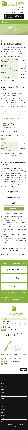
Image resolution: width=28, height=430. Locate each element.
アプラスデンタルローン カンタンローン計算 (12, 135)
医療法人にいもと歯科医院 (15, 424)
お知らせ (3, 421)
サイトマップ (3, 372)
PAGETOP (23, 369)
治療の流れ (3, 392)
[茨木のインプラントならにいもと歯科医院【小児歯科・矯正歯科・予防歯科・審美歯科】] (14, 4)
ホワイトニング (4, 412)
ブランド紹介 (3, 389)
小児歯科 (3, 418)
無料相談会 (3, 398)
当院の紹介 (3, 380)
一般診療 (3, 401)
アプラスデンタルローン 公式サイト (10, 131)
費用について (3, 395)
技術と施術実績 (4, 386)
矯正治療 (3, 409)
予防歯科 (3, 406)
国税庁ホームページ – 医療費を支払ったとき (12, 254)
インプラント (3, 383)
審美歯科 (3, 415)
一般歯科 (3, 403)
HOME (2, 378)
